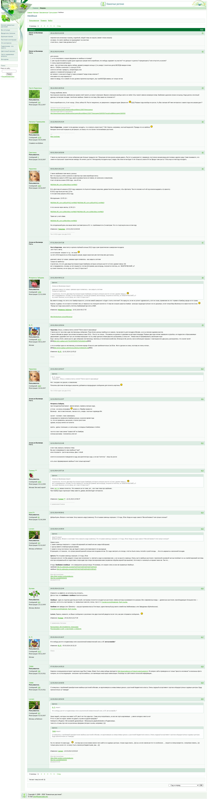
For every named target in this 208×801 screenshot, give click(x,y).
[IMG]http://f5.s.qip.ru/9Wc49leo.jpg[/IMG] (90, 212)
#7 (203, 243)
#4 (203, 122)
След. (59, 26)
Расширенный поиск (8, 76)
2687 (39, 186)
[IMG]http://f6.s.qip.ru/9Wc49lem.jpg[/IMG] (63, 185)
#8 (203, 278)
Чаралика (32, 169)
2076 (39, 137)
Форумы (43, 8)
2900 (39, 482)
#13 (202, 471)
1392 (39, 292)
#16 (202, 588)
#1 (203, 33)
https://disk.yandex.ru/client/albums (61, 576)
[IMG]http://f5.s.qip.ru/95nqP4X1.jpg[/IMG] (91, 203)
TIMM (31, 666)
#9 (203, 325)
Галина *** (33, 471)
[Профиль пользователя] (34, 98)
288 (39, 671)
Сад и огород (53, 12)
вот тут (57, 488)
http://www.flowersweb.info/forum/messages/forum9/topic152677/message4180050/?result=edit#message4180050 (87, 113)
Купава (31, 588)
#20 (202, 699)
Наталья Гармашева (37, 122)
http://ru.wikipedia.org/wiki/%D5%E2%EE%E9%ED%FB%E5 (76, 569)
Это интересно (6, 43)
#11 (202, 399)
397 (39, 543)
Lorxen (31, 529)
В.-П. (31, 325)
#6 (203, 169)
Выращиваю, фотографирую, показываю (64, 627)
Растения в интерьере (8, 40)
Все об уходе (5, 30)
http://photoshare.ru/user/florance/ (61, 317)
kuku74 (31, 512)
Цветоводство (43, 12)
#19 (202, 683)
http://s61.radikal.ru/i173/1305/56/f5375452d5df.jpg (70, 341)
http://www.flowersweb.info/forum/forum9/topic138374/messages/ (71, 110)
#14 (202, 512)
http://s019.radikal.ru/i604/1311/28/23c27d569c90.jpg (71, 348)
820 (39, 602)
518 (39, 102)
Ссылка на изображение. (110, 602)
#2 (203, 51)
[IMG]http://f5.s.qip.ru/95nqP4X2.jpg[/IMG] (63, 203)
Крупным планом (7, 36)
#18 (202, 666)
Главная (35, 8)
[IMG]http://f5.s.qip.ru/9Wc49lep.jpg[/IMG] (63, 221)
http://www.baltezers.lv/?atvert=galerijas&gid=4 (133, 671)
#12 (202, 443)
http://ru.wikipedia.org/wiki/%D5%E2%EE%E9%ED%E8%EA (77, 567)
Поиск (3, 65)
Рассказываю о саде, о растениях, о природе (65, 629)
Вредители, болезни (8, 33)
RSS (201, 30)
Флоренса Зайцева (36, 278)
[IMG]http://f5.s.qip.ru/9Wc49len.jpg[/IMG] (63, 212)
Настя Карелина (35, 88)
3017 (39, 339)
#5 (203, 152)
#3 (203, 88)
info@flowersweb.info (40, 797)
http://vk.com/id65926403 (58, 578)
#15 (202, 529)
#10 (202, 369)
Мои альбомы (55, 136)
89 (38, 517)
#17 (202, 637)
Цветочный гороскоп (8, 51)
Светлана (32, 152)
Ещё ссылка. (123, 602)
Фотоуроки (4, 59)
